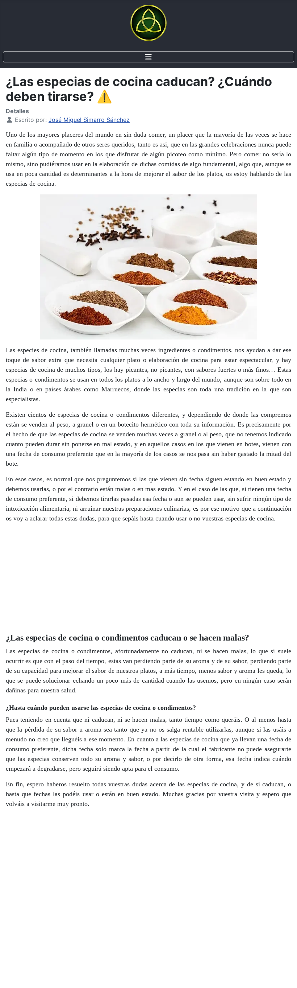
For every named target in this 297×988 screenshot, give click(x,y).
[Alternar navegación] (148, 57)
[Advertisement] (148, 580)
